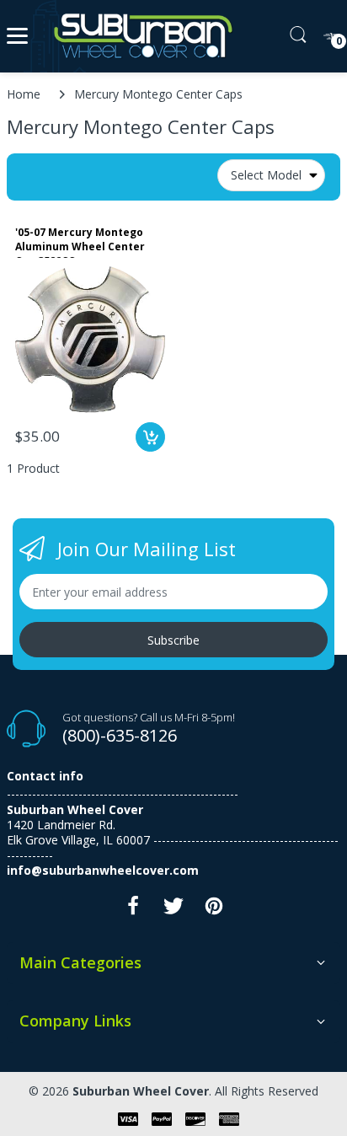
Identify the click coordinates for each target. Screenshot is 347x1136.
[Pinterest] (214, 910)
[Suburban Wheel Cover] (139, 36)
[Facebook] (133, 910)
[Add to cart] (150, 437)
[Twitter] (173, 910)
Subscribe (173, 640)
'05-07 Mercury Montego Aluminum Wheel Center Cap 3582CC (80, 242)
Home (23, 94)
